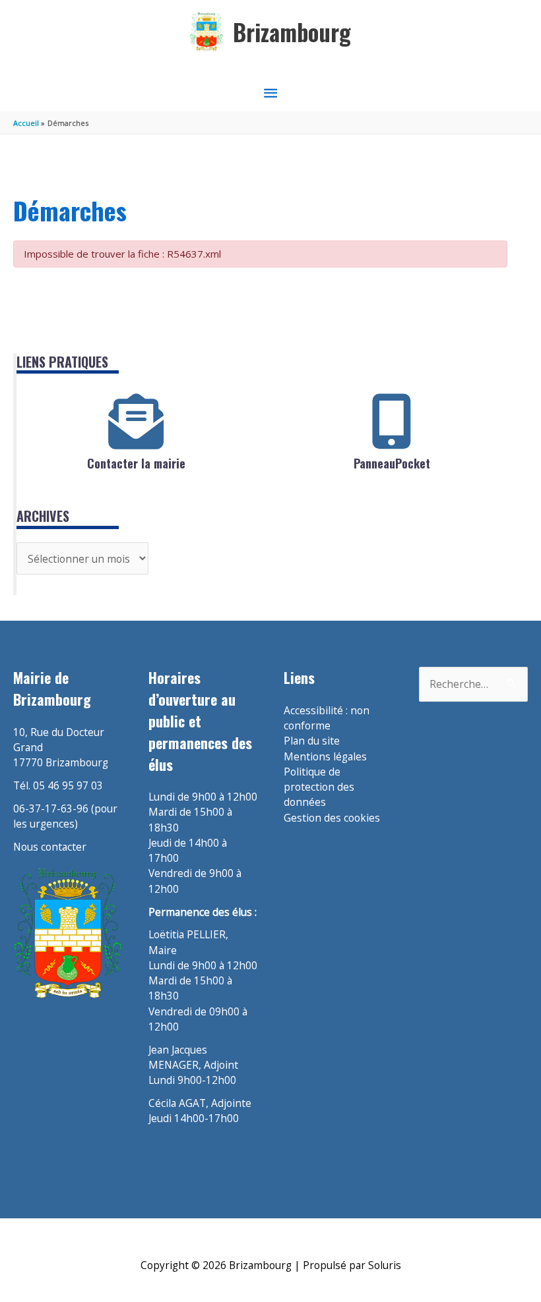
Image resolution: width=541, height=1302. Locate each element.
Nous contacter (49, 846)
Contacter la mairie (136, 463)
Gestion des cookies (332, 817)
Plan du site (312, 740)
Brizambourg (292, 32)
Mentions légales (325, 756)
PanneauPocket (392, 463)
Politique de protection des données (319, 787)
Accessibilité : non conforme (326, 718)
